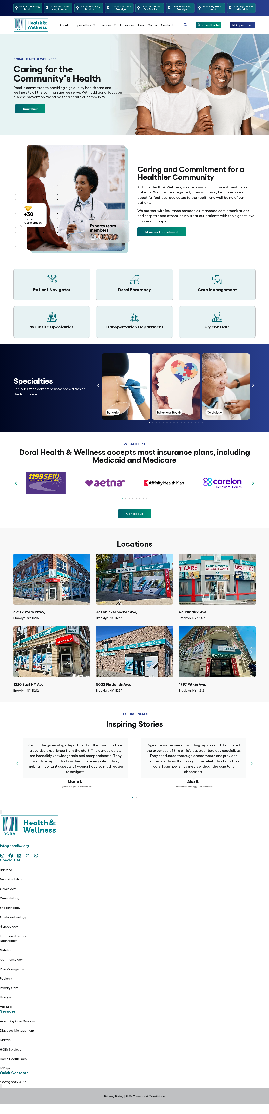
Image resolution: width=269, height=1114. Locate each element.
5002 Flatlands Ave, (113, 684)
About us (66, 25)
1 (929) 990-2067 (13, 1082)
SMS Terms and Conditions (145, 1096)
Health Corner (147, 25)
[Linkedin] (19, 855)
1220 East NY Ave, (28, 684)
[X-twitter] (27, 855)
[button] (30, 108)
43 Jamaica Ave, (193, 611)
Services (105, 25)
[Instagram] (2, 855)
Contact (167, 25)
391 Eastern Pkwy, (29, 611)
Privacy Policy (113, 1096)
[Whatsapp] (36, 855)
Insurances (127, 25)
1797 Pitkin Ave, (192, 684)
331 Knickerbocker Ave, (116, 611)
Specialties (83, 25)
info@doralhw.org (14, 846)
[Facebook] (10, 855)
